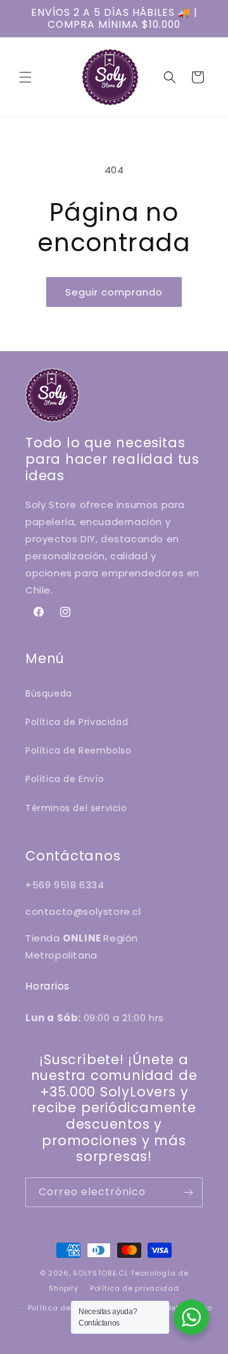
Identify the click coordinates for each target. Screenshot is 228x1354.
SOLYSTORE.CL (100, 1273)
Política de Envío (64, 779)
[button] (25, 77)
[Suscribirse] (188, 1192)
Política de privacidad (134, 1288)
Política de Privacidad (76, 722)
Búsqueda (48, 693)
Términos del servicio (76, 808)
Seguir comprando (114, 292)
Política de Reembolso (78, 750)
